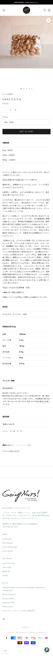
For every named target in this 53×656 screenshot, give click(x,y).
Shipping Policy (8, 602)
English (25, 627)
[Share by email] (21, 431)
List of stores (7, 551)
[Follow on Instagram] (3, 619)
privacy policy (8, 598)
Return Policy (7, 606)
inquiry (5, 575)
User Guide (6, 567)
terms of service (8, 594)
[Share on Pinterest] (18, 431)
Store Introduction (9, 547)
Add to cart (27, 131)
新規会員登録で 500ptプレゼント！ (26, 2)
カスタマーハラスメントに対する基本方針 (18, 611)
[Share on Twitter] (14, 431)
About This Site (8, 563)
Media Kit (6, 571)
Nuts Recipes (7, 543)
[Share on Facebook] (11, 431)
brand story (7, 539)
